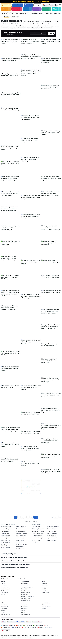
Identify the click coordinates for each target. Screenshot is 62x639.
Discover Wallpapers (5, 587)
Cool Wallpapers (36, 526)
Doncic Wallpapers (51, 535)
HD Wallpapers (24, 594)
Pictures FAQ (24, 608)
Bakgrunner (41, 627)
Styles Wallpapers (5, 535)
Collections (3, 585)
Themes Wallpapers (52, 528)
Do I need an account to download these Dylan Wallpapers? (17, 564)
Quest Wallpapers (5, 545)
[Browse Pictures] (30, 9)
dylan (40, 621)
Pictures (26, 9)
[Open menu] (59, 5)
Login (38, 5)
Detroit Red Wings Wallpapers (20, 541)
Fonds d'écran (26, 627)
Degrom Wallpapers (52, 533)
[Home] (1, 16)
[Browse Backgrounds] (21, 9)
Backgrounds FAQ (25, 606)
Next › (35, 517)
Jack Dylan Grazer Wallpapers (36, 541)
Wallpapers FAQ (24, 604)
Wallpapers (4, 9)
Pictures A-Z (4, 608)
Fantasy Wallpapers (21, 535)
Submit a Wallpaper (46, 606)
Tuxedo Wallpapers (5, 542)
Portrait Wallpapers (25, 585)
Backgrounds (15, 9)
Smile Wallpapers (5, 533)
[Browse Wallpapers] (9, 9)
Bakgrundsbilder (28, 625)
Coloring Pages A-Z (5, 614)
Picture (18, 528)
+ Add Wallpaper (18, 5)
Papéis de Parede (39, 625)
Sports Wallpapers (20, 538)
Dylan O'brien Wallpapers (38, 533)
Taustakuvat (49, 627)
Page (52, 517)
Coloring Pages (55, 9)
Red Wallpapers (24, 583)
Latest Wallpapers (5, 588)
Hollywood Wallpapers (6, 528)
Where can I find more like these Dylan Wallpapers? (15, 557)
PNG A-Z (3, 612)
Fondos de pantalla (7, 627)
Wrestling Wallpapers (6, 526)
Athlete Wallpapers (25, 600)
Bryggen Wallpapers (52, 538)
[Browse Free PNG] (50, 9)
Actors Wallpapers (5, 540)
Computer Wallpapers (26, 598)
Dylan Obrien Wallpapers (38, 531)
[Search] (55, 5)
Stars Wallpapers (20, 546)
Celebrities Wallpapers (21, 533)
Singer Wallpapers (5, 547)
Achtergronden (17, 627)
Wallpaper (20, 625)
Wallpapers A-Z (4, 604)
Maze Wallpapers (5, 531)
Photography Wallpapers (26, 587)
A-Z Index (3, 583)
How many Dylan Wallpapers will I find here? (13, 560)
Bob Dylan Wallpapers (37, 535)
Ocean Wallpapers (25, 590)
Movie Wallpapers (5, 538)
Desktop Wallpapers (25, 592)
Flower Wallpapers (25, 588)
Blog (43, 604)
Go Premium (7, 5)
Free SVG (35, 9)
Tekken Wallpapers (51, 531)
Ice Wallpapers (19, 548)
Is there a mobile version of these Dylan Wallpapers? (15, 567)
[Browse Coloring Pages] (59, 9)
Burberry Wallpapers (21, 526)
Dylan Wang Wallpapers (37, 528)
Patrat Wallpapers (51, 540)
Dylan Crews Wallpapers (53, 526)
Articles (3, 594)
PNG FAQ (23, 612)
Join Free (29, 5)
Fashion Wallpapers (21, 531)
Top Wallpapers (4, 590)
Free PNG (45, 9)
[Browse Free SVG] (40, 9)
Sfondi (46, 625)
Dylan (4, 621)
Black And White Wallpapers (27, 596)
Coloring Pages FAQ (25, 614)
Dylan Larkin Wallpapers (38, 538)
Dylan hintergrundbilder (14, 621)
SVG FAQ (23, 610)
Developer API (45, 608)
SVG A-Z (3, 610)
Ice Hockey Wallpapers (21, 544)
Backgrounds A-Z (5, 606)
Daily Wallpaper (4, 592)
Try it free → (45, 1)
